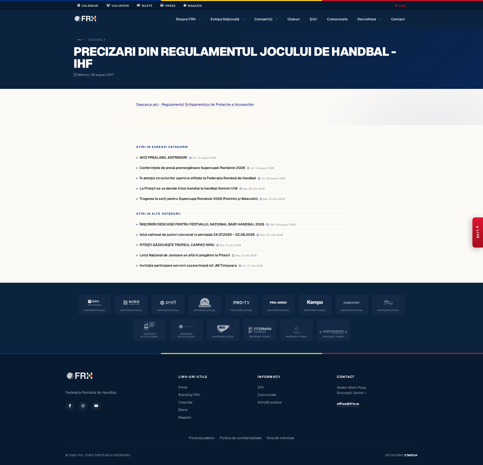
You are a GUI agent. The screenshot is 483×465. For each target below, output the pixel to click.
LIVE (402, 6)
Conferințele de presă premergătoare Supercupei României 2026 (192, 167)
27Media (411, 455)
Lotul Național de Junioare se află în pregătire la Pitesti (185, 255)
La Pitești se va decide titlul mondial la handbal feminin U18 (188, 188)
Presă (170, 6)
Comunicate (337, 19)
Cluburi (294, 19)
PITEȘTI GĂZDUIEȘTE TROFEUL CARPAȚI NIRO (177, 245)
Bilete (147, 6)
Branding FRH (189, 394)
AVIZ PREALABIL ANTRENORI (163, 157)
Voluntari (120, 6)
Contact (398, 19)
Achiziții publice (270, 402)
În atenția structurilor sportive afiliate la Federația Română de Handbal (198, 178)
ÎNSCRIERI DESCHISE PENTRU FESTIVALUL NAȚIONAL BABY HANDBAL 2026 (202, 224)
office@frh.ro (348, 403)
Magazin (195, 6)
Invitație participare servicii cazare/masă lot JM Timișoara (188, 265)
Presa (182, 387)
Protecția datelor (202, 438)
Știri (313, 19)
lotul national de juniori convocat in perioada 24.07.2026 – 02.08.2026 (197, 234)
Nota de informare (280, 438)
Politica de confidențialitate (241, 438)
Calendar (90, 6)
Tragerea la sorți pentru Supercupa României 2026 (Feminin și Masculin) (199, 198)
